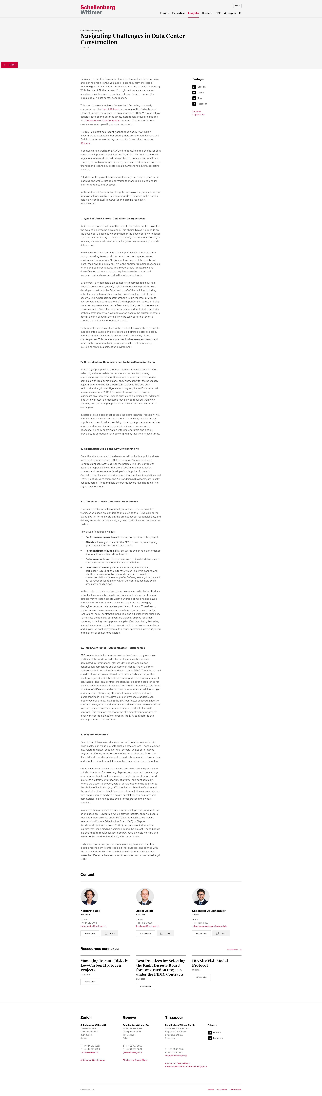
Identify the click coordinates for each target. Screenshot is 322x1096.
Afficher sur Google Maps (92, 1060)
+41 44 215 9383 (144, 923)
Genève (129, 1017)
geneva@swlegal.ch (132, 1052)
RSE (218, 13)
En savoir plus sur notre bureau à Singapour (186, 1066)
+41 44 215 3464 (88, 923)
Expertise (178, 13)
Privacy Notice (236, 1089)
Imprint (211, 1089)
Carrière (207, 13)
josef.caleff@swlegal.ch (147, 926)
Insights (193, 13)
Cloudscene (92, 120)
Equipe (164, 13)
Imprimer (196, 111)
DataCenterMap (111, 120)
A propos (230, 13)
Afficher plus (90, 933)
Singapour (174, 1017)
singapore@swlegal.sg (176, 1055)
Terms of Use (222, 1089)
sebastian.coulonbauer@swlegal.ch (209, 926)
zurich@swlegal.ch (89, 1052)
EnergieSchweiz (111, 109)
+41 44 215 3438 (200, 923)
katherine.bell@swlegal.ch (93, 926)
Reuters (85, 143)
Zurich (86, 1017)
